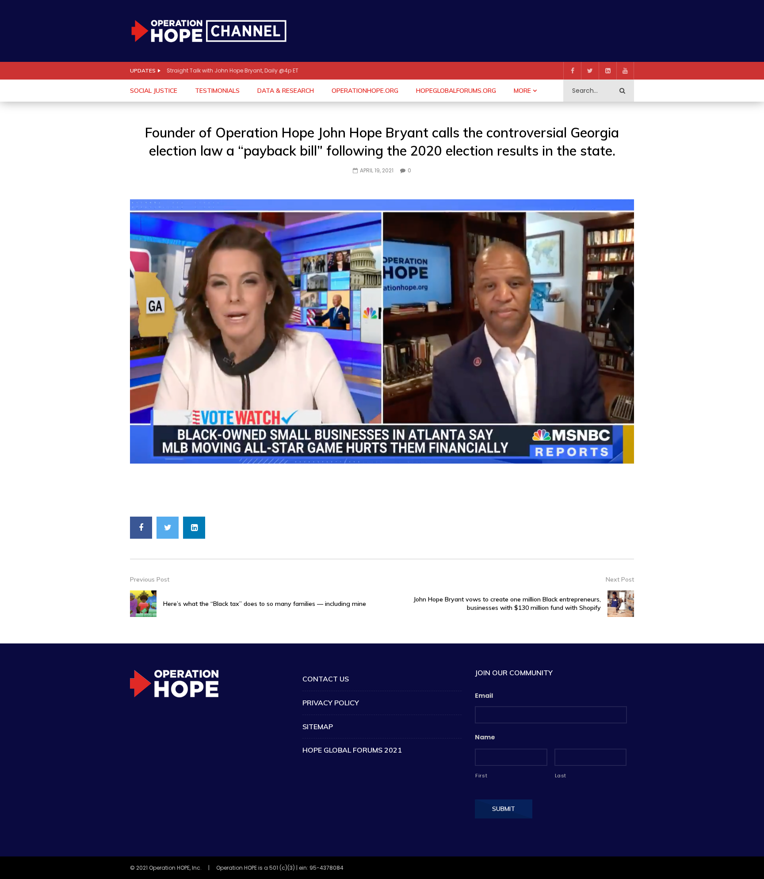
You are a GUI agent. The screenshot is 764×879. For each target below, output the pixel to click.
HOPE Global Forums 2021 (352, 750)
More (522, 91)
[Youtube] (625, 71)
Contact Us (325, 678)
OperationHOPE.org (365, 91)
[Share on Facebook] (141, 528)
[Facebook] (572, 71)
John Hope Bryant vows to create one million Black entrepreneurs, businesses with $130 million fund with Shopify (507, 603)
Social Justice (153, 91)
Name (485, 737)
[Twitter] (590, 71)
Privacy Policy (330, 702)
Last (561, 775)
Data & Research (285, 91)
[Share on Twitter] (168, 528)
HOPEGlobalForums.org (456, 91)
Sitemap (317, 726)
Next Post (620, 579)
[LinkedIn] (607, 71)
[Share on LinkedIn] (194, 528)
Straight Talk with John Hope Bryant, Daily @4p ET (232, 70)
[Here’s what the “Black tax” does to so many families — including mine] (143, 603)
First (481, 775)
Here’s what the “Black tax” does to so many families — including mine (264, 604)
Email (484, 696)
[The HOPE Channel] (208, 31)
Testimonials (217, 91)
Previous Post (149, 579)
